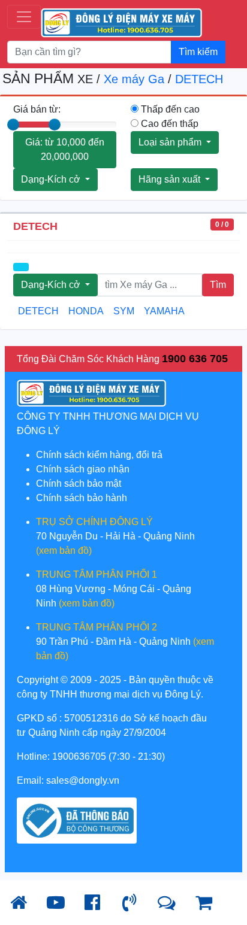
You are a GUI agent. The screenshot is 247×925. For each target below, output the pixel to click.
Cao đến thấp (168, 124)
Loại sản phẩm (171, 142)
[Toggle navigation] (24, 17)
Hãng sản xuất (170, 179)
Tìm (218, 285)
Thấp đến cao (169, 109)
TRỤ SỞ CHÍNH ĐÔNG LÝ (94, 522)
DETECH (199, 79)
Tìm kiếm (198, 52)
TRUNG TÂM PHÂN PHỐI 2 (96, 627)
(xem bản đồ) (64, 550)
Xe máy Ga (134, 79)
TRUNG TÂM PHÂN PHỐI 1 (96, 574)
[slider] (13, 125)
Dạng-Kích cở (52, 179)
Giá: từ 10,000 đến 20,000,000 (64, 149)
